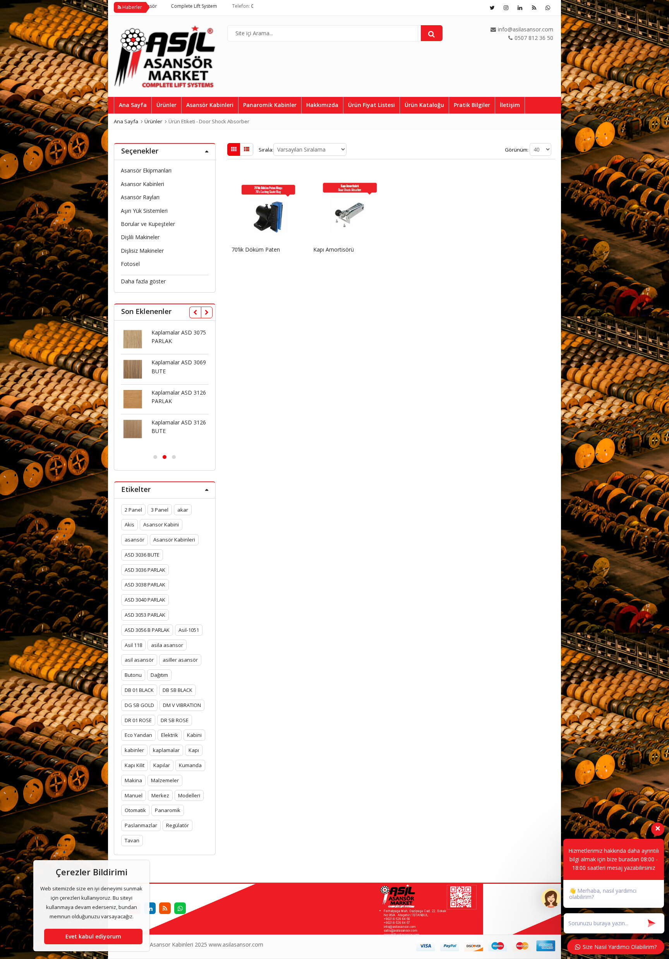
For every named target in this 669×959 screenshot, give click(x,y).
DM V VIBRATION (182, 705)
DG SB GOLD (139, 705)
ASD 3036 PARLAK (145, 569)
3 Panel (159, 509)
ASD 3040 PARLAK (145, 599)
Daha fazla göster (143, 281)
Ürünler (166, 105)
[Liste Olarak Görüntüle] (246, 149)
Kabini (194, 734)
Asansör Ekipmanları (146, 170)
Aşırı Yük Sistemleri (144, 210)
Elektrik (169, 734)
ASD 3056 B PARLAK (147, 629)
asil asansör (139, 659)
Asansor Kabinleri (142, 184)
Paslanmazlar (141, 825)
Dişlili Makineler (140, 237)
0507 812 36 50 (224, 6)
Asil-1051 (188, 629)
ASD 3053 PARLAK (145, 614)
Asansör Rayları (140, 197)
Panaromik (167, 810)
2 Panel (133, 509)
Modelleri (189, 795)
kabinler (134, 750)
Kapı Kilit (134, 765)
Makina (133, 780)
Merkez (160, 795)
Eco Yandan (138, 734)
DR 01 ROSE (138, 720)
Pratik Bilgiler (472, 105)
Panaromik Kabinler (270, 105)
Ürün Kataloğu (424, 105)
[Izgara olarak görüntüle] (233, 149)
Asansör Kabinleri (209, 105)
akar (182, 509)
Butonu (133, 674)
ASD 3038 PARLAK (145, 584)
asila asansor (167, 645)
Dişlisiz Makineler (142, 250)
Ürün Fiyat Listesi (371, 105)
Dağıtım (159, 674)
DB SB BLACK (177, 689)
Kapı (194, 750)
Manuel (133, 795)
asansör (134, 539)
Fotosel (130, 263)
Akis (129, 524)
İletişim (510, 105)
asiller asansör (180, 659)
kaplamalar (166, 750)
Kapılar (161, 765)
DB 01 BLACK (139, 689)
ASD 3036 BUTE (142, 554)
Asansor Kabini (161, 524)
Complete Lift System (151, 6)
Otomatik (135, 810)
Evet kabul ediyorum (93, 936)
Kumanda (190, 765)
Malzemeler (165, 780)
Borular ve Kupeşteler (148, 224)
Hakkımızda (322, 105)
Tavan (132, 840)
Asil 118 (133, 645)
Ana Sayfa (133, 105)
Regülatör (177, 825)
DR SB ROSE (175, 720)
